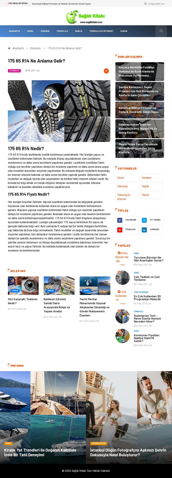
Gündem (45, 31)
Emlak (50, 291)
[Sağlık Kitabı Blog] (86, 15)
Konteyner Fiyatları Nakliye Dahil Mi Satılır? (146, 338)
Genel (30, 31)
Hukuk (123, 31)
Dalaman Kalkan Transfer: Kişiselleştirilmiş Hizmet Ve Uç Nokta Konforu (66, 4)
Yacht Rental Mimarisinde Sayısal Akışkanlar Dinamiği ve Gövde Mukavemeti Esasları (95, 307)
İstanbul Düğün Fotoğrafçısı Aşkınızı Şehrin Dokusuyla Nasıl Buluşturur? (128, 452)
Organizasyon (98, 443)
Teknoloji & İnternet (101, 31)
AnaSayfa (14, 31)
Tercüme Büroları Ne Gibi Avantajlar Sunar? (149, 259)
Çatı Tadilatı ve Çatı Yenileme (147, 278)
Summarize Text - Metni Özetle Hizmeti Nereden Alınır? (147, 318)
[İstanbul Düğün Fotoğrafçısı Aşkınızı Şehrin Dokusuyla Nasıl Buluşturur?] (129, 417)
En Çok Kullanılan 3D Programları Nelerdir (147, 297)
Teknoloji (62, 31)
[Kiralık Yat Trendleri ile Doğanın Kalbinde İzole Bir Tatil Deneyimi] (43, 417)
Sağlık (78, 31)
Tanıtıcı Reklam (141, 292)
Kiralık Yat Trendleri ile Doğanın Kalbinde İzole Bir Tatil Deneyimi (40, 452)
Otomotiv (35, 48)
